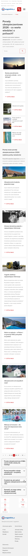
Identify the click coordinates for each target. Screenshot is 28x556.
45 (14, 455)
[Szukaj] (22, 51)
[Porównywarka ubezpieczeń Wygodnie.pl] (8, 9)
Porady (16, 541)
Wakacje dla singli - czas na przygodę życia (17, 134)
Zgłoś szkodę (18, 532)
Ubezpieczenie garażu (18, 106)
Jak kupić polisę (19, 529)
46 (16, 455)
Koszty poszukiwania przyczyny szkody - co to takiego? (13, 75)
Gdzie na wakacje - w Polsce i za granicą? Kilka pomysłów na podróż (13, 334)
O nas (4, 529)
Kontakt (4, 534)
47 (18, 455)
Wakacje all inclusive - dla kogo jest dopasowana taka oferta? (13, 427)
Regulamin (5, 550)
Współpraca (5, 532)
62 (22, 455)
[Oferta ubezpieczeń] (24, 9)
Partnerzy (17, 539)
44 (11, 455)
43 (9, 455)
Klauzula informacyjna (8, 548)
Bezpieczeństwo (7, 552)
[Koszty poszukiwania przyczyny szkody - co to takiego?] (14, 69)
